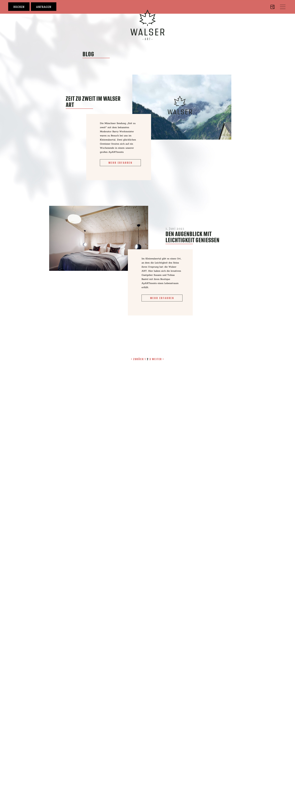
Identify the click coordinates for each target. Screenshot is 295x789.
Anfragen (43, 6)
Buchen (18, 6)
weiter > (158, 359)
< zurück (138, 359)
